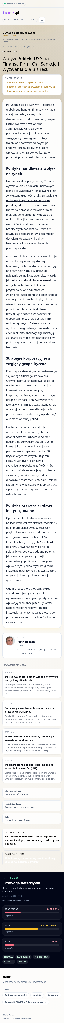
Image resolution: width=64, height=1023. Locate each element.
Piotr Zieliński (26, 642)
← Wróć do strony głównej (18, 33)
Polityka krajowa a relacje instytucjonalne (27, 90)
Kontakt (37, 995)
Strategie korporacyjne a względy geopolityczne (31, 86)
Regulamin (52, 995)
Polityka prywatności (16, 995)
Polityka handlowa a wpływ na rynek (25, 82)
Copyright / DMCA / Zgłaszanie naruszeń (25, 1002)
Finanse (14, 36)
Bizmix (5, 36)
